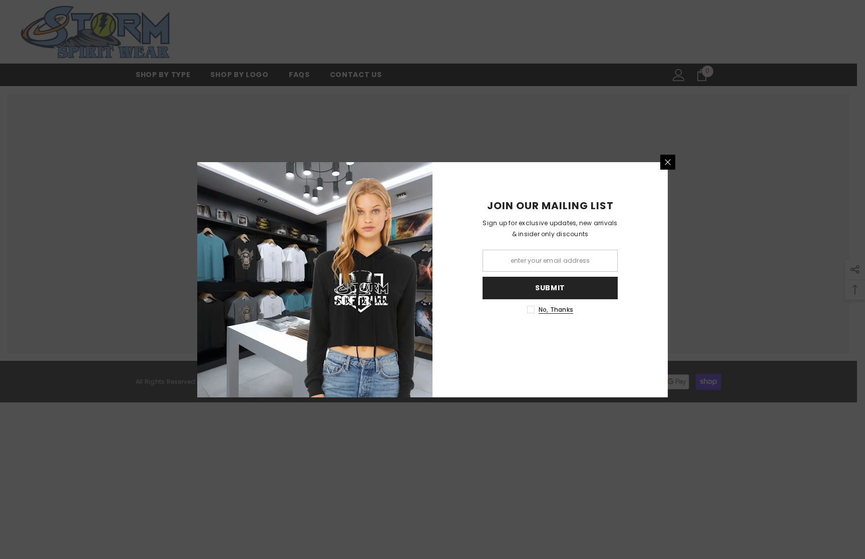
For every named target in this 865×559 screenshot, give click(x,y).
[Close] (667, 162)
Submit (550, 288)
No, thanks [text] (556, 309)
